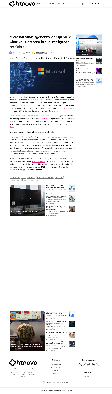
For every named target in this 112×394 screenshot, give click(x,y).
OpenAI (28, 111)
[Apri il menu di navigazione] (89, 3)
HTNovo (56, 390)
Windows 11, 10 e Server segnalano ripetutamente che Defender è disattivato (88, 50)
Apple (13, 341)
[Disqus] (42, 240)
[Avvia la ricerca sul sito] (101, 3)
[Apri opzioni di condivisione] (52, 53)
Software (34, 180)
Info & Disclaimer (56, 364)
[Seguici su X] (98, 3)
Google (12, 127)
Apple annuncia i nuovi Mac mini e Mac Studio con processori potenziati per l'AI (56, 208)
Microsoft (64, 137)
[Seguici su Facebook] (95, 3)
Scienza (26, 180)
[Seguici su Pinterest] (97, 364)
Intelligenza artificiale (45, 177)
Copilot (64, 108)
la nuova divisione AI (39, 100)
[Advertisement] (56, 21)
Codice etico (56, 373)
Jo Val (15, 53)
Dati (23, 177)
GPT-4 (27, 154)
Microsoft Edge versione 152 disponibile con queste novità (55, 186)
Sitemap (56, 370)
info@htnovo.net (88, 377)
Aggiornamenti (16, 208)
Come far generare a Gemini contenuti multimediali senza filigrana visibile (54, 343)
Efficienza (31, 177)
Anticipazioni (15, 177)
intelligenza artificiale (20, 97)
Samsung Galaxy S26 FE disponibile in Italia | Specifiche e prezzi (56, 196)
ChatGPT (45, 118)
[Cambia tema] (92, 3)
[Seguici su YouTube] (93, 364)
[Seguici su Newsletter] (88, 364)
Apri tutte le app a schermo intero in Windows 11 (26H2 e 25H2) (57, 312)
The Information (38, 161)
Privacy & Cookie (56, 367)
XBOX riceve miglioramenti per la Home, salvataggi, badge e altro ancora (56, 323)
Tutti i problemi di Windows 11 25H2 (24, 211)
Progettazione (16, 180)
